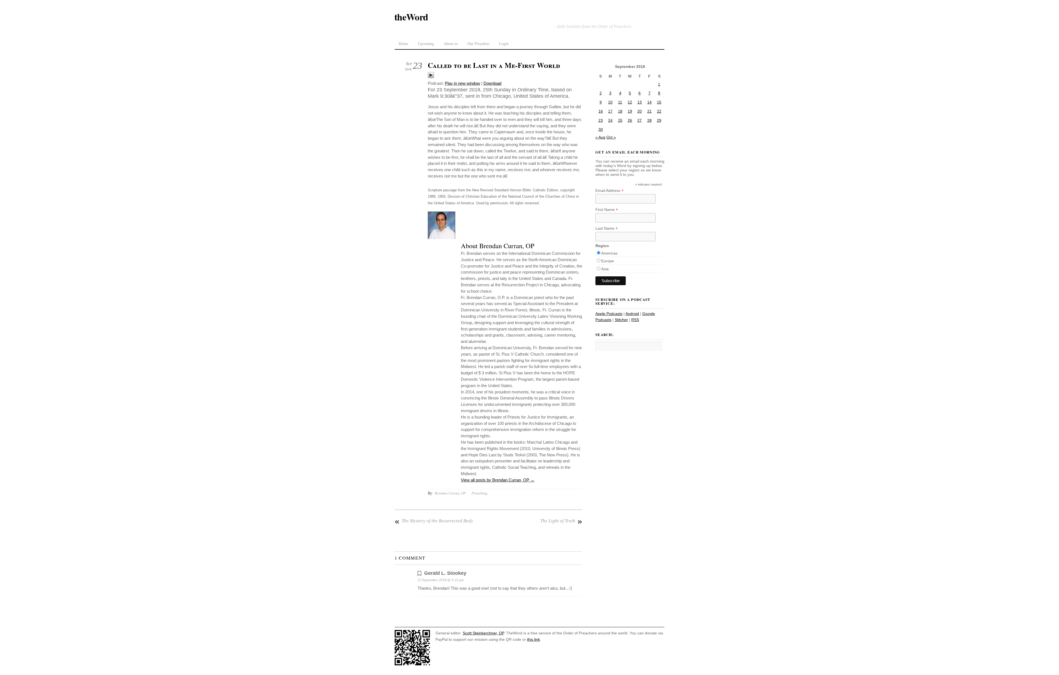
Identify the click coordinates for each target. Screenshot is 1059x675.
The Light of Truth (561, 521)
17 (610, 111)
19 (630, 111)
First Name (606, 209)
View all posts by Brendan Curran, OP (497, 480)
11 (620, 102)
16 (600, 111)
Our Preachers (478, 43)
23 (600, 120)
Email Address (609, 190)
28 (649, 120)
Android (632, 313)
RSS (635, 319)
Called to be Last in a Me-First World (494, 65)
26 (630, 120)
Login (504, 43)
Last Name (606, 228)
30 (600, 129)
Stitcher (621, 319)
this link (533, 639)
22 (659, 111)
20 (639, 111)
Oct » (611, 137)
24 (610, 120)
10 (610, 102)
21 (649, 111)
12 (630, 102)
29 (659, 120)
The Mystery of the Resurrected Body (434, 521)
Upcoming (426, 43)
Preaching (479, 493)
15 (659, 102)
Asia (605, 269)
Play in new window (462, 83)
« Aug (600, 137)
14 (649, 102)
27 (639, 120)
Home (403, 43)
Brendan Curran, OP (450, 493)
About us (451, 43)
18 (620, 111)
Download (492, 83)
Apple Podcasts (608, 313)
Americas (609, 253)
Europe (607, 261)
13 (639, 102)
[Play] (431, 77)
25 (620, 120)
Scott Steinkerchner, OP (483, 633)
